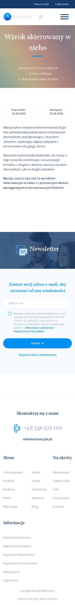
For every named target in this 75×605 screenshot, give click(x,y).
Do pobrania (61, 498)
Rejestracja (41, 4)
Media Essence (49, 598)
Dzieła (36, 481)
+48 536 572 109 (43, 428)
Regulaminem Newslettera (29, 331)
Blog (35, 506)
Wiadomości (61, 472)
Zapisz (35, 343)
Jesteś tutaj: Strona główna (38, 68)
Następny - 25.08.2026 (56, 111)
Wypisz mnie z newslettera (37, 355)
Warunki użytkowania (17, 546)
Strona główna (13, 472)
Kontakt (58, 506)
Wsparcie (38, 498)
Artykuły (8, 481)
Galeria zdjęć (61, 481)
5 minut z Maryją (40, 73)
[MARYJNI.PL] (17, 16)
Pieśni (7, 498)
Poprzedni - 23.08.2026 (18, 111)
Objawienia (39, 489)
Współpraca (11, 572)
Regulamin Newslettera (18, 554)
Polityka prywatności (17, 537)
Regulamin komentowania (20, 563)
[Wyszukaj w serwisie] (40, 17)
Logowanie (62, 4)
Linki (56, 489)
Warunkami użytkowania (39, 327)
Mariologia (10, 506)
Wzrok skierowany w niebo (40, 79)
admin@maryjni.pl (37, 439)
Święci (36, 472)
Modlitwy (9, 489)
